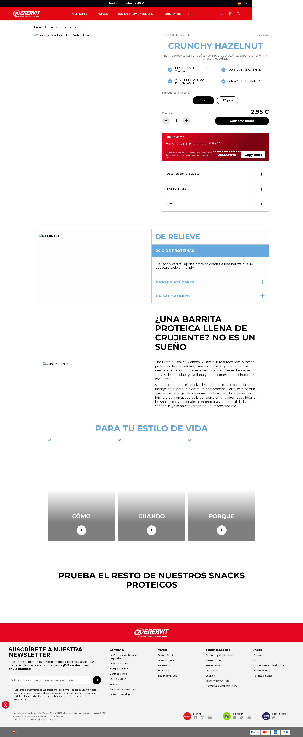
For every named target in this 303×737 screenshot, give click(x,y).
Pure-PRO (164, 665)
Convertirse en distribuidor (268, 665)
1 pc (203, 100)
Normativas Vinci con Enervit (222, 685)
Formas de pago (263, 675)
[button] (244, 3)
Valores (114, 683)
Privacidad (212, 670)
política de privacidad (32, 696)
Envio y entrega (262, 670)
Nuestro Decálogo (120, 694)
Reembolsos (213, 665)
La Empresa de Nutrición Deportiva (124, 657)
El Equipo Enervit (119, 668)
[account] (238, 13)
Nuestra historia (119, 663)
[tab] (215, 174)
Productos (52, 27)
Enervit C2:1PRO (167, 660)
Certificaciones (118, 673)
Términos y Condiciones (219, 655)
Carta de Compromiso (122, 689)
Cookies (210, 675)
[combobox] (206, 14)
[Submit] (222, 13)
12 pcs (228, 100)
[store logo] (41, 13)
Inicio (37, 27)
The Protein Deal (168, 675)
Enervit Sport (165, 655)
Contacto (258, 655)
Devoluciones (213, 660)
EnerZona (163, 670)
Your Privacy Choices (218, 680)
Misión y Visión (118, 678)
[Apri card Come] (81, 530)
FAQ (256, 660)
